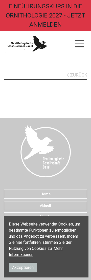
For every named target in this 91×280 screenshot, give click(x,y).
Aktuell (45, 205)
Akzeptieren (23, 267)
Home (45, 194)
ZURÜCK (78, 74)
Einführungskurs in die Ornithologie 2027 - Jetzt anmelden (45, 15)
